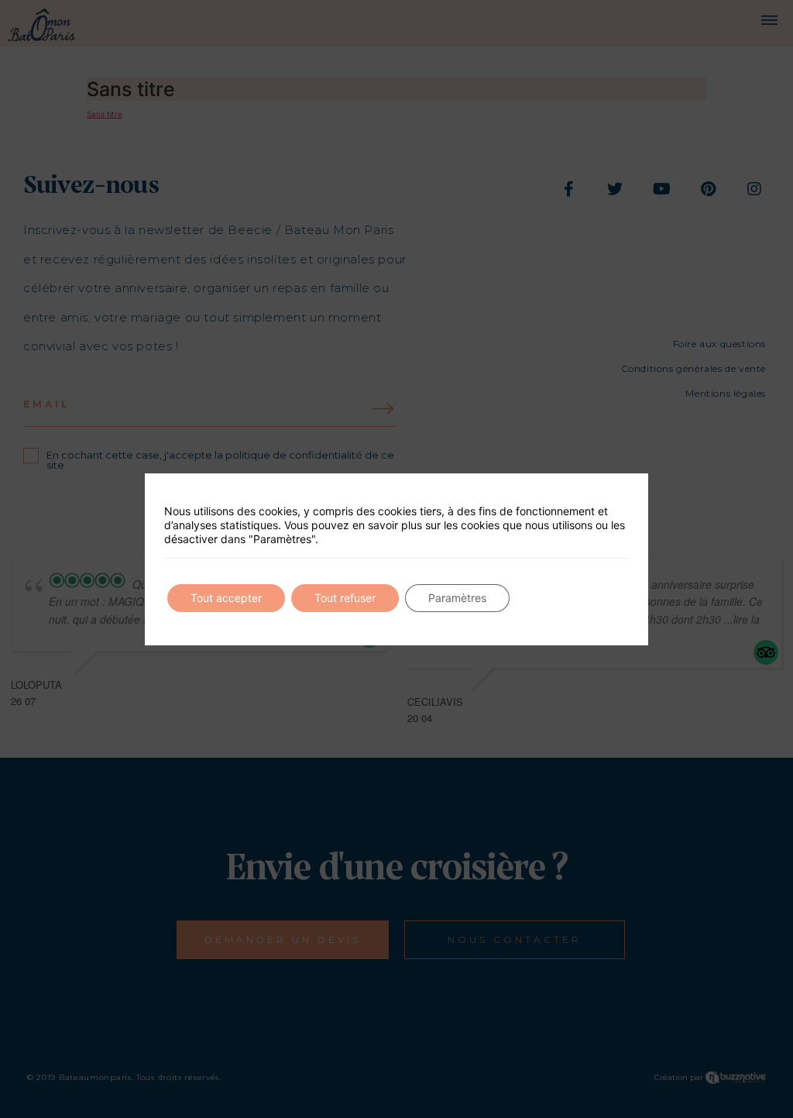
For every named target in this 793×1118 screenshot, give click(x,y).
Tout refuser (345, 597)
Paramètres (457, 597)
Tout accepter (226, 597)
